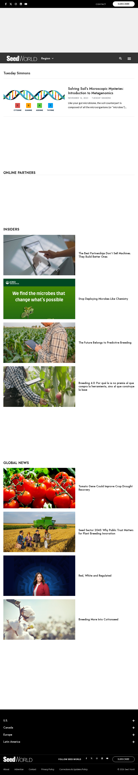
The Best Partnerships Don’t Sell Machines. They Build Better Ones (105, 255)
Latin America (11, 742)
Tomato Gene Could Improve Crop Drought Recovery (106, 488)
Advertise (19, 769)
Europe (7, 735)
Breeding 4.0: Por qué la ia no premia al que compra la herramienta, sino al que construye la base (106, 386)
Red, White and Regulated (95, 576)
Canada (8, 728)
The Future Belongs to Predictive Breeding (105, 343)
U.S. (5, 720)
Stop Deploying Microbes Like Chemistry (103, 299)
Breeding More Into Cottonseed (98, 619)
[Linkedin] (21, 4)
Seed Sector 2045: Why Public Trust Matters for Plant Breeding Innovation (106, 531)
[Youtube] (26, 4)
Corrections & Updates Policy (73, 769)
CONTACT (101, 4)
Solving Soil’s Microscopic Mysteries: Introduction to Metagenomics (96, 91)
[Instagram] (15, 4)
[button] (129, 58)
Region (45, 58)
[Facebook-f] (5, 4)
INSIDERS (11, 229)
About (6, 769)
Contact (32, 769)
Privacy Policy (47, 769)
